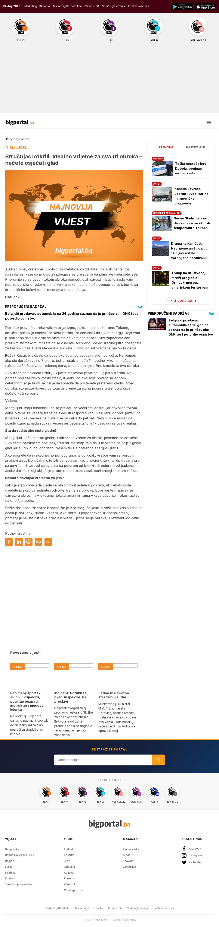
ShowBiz (128, 861)
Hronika (10, 872)
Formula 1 (70, 878)
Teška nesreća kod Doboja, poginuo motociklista (190, 168)
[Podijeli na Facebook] (9, 542)
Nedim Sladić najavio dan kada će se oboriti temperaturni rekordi (192, 223)
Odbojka (69, 867)
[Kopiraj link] (48, 542)
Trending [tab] (166, 147)
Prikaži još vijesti (181, 300)
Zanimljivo (129, 867)
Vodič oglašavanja (113, 6)
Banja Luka (12, 849)
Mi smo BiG (92, 6)
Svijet (8, 867)
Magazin (130, 839)
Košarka (69, 855)
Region (9, 861)
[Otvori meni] (208, 122)
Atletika (69, 872)
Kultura (10, 878)
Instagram (195, 855)
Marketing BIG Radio (37, 6)
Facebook (195, 848)
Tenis (67, 861)
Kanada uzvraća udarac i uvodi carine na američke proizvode (192, 196)
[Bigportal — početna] (20, 122)
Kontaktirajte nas (138, 6)
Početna (11, 139)
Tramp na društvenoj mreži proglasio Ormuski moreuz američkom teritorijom (190, 280)
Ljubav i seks (131, 849)
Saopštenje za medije (18, 884)
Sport (69, 839)
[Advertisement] (109, 80)
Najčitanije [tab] (195, 147)
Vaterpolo (70, 884)
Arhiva (25, 139)
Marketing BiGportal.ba (67, 6)
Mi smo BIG (115, 908)
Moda (126, 855)
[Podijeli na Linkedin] (19, 542)
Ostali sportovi (73, 890)
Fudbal (68, 849)
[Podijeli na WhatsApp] (38, 542)
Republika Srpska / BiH (19, 855)
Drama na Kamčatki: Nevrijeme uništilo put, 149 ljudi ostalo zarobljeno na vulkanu (189, 250)
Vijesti (10, 839)
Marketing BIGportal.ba (89, 908)
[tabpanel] (181, 229)
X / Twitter (195, 862)
